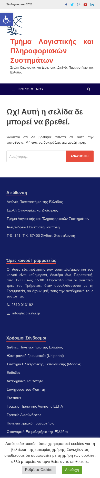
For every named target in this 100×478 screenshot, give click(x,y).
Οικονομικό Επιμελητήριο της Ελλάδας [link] (37, 432)
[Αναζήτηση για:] (50, 156)
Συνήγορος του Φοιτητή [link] (26, 389)
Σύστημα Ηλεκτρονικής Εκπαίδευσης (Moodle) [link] (44, 364)
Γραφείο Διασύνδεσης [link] (24, 415)
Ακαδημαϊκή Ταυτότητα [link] (25, 381)
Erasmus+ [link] (15, 398)
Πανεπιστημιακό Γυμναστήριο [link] (30, 423)
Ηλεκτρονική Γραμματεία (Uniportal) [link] (35, 356)
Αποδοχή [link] (72, 470)
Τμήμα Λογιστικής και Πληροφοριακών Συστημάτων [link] (52, 50)
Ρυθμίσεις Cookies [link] (39, 470)
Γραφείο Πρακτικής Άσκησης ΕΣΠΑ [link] (35, 406)
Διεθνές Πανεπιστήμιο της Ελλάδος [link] (35, 347)
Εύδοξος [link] (14, 372)
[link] (6, 19)
